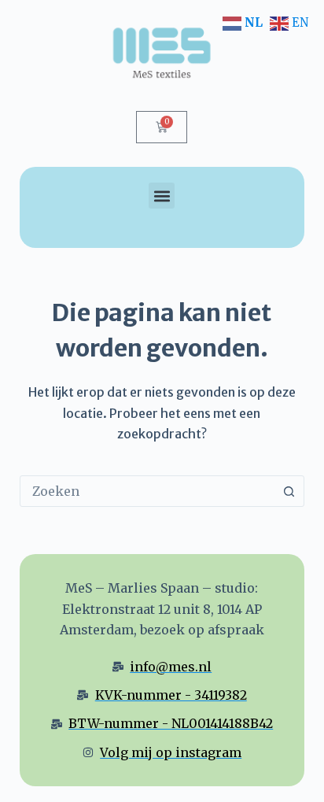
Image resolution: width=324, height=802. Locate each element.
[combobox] (147, 491)
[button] (162, 196)
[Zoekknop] (289, 491)
